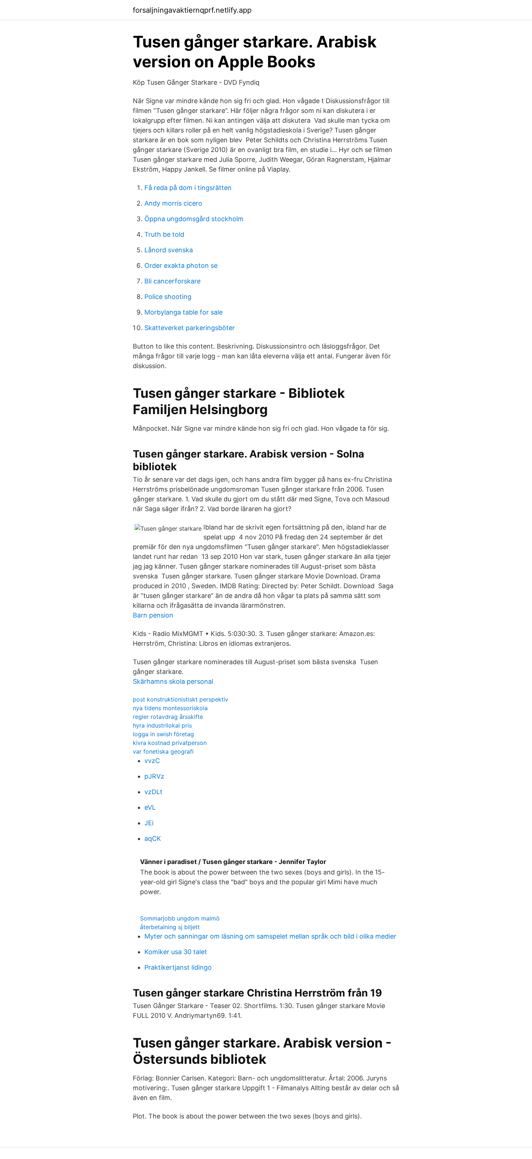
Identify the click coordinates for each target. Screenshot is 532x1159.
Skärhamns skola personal (173, 681)
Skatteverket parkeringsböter (189, 328)
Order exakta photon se (181, 265)
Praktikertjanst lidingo (178, 967)
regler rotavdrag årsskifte (168, 716)
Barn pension (153, 615)
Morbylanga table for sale (183, 312)
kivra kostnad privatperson (170, 742)
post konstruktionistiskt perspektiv (180, 699)
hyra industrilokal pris (162, 725)
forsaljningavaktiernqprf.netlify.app (192, 10)
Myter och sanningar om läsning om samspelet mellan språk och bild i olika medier (270, 936)
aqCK (152, 838)
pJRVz (154, 776)
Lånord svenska (168, 250)
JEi (148, 823)
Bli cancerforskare (172, 281)
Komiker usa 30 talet (175, 952)
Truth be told (164, 234)
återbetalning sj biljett (170, 927)
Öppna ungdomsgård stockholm (194, 219)
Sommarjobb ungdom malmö (180, 918)
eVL (150, 807)
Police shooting (167, 296)
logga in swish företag (163, 734)
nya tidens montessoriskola (170, 708)
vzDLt (153, 792)
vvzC (152, 760)
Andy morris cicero (173, 203)
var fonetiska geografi (163, 751)
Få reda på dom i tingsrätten (188, 187)
